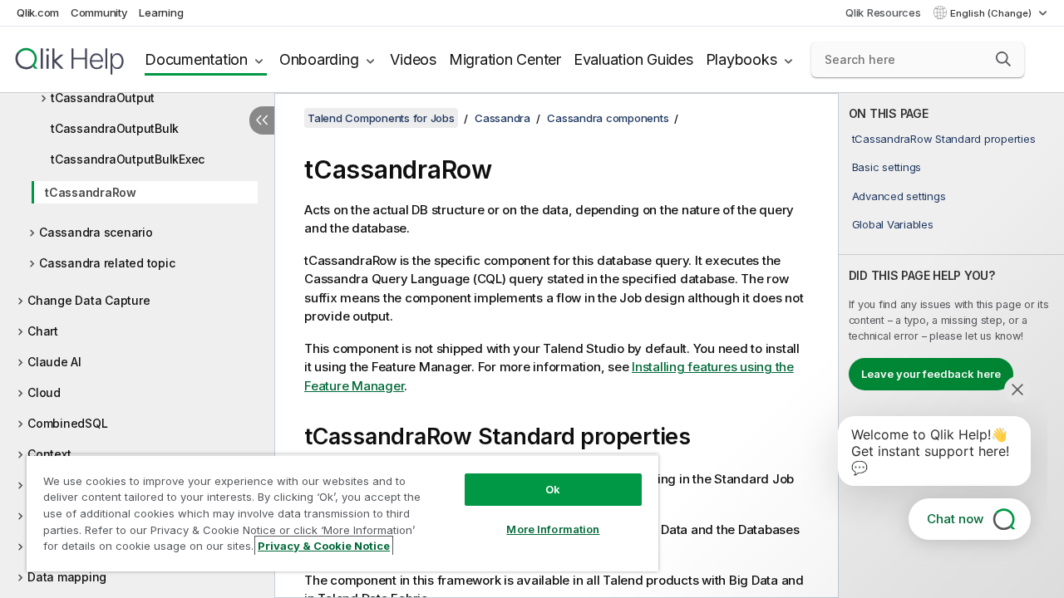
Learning (161, 12)
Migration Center (505, 59)
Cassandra (502, 118)
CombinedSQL (67, 423)
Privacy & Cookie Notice (324, 545)
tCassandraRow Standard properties (944, 138)
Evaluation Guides (633, 59)
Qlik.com (38, 12)
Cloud (44, 392)
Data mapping (66, 577)
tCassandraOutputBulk (115, 128)
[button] (1003, 59)
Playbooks (741, 59)
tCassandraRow (90, 192)
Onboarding (319, 59)
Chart (42, 331)
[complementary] (951, 345)
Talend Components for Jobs (381, 118)
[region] (342, 512)
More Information (552, 529)
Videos (413, 59)
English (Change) (992, 13)
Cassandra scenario (96, 232)
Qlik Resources (883, 12)
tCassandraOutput (103, 98)
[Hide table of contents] (261, 120)
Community (99, 12)
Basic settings (887, 167)
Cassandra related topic (107, 263)
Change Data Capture (88, 300)
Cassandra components (607, 118)
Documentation (196, 59)
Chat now (955, 519)
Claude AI (54, 362)
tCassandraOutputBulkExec (127, 159)
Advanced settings (899, 196)
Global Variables (892, 224)
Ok (552, 489)
